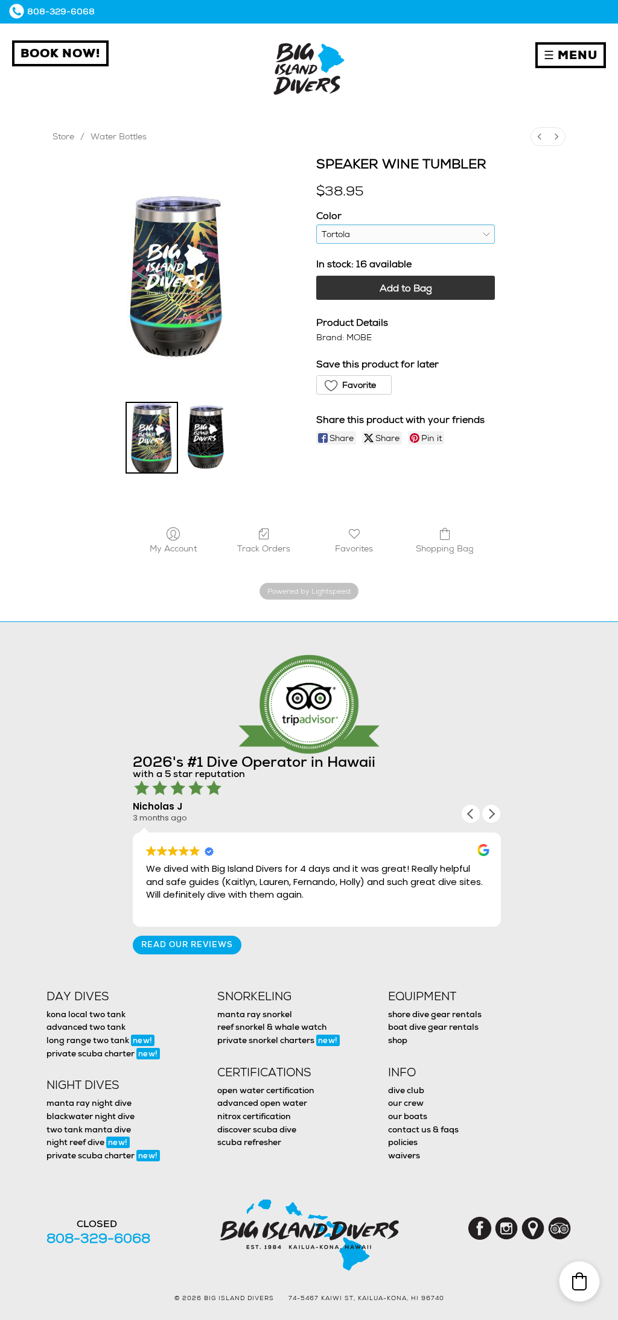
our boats (407, 1116)
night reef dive (87, 1142)
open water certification (265, 1090)
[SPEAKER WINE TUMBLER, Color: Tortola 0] (152, 437)
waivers (404, 1155)
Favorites (354, 548)
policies (403, 1142)
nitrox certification (254, 1116)
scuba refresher (249, 1142)
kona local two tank (86, 1014)
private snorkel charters (277, 1040)
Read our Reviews (187, 944)
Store (63, 136)
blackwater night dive (90, 1116)
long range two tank (99, 1040)
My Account (173, 548)
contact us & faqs (423, 1129)
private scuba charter (102, 1053)
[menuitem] (539, 136)
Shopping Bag (445, 548)
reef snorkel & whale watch (272, 1026)
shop (397, 1040)
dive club (406, 1090)
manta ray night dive (89, 1102)
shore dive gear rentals (435, 1014)
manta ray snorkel (254, 1014)
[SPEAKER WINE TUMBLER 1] (206, 437)
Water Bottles (119, 136)
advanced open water (262, 1102)
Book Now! (60, 53)
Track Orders (263, 548)
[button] (354, 385)
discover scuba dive (256, 1129)
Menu (570, 55)
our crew (406, 1102)
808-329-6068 (61, 11)
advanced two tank (86, 1026)
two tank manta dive (88, 1129)
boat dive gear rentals (433, 1026)
